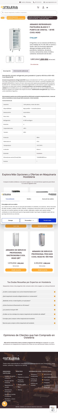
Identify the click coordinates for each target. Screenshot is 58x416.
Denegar (10, 220)
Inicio (2, 18)
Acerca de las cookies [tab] (48, 199)
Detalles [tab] (29, 199)
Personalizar (28, 220)
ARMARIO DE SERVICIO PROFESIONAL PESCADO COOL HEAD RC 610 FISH (42, 254)
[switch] (53, 410)
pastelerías (26, 88)
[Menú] (55, 406)
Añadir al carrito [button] (42, 226)
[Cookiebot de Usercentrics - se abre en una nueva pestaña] (49, 194)
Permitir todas (47, 220)
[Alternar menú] (47, 7)
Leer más (16, 226)
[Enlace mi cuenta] (43, 7)
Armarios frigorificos (19, 18)
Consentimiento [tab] (10, 199)
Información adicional (20, 71)
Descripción (7, 71)
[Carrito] (38, 7)
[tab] (7, 71)
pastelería (12, 80)
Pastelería (39, 153)
